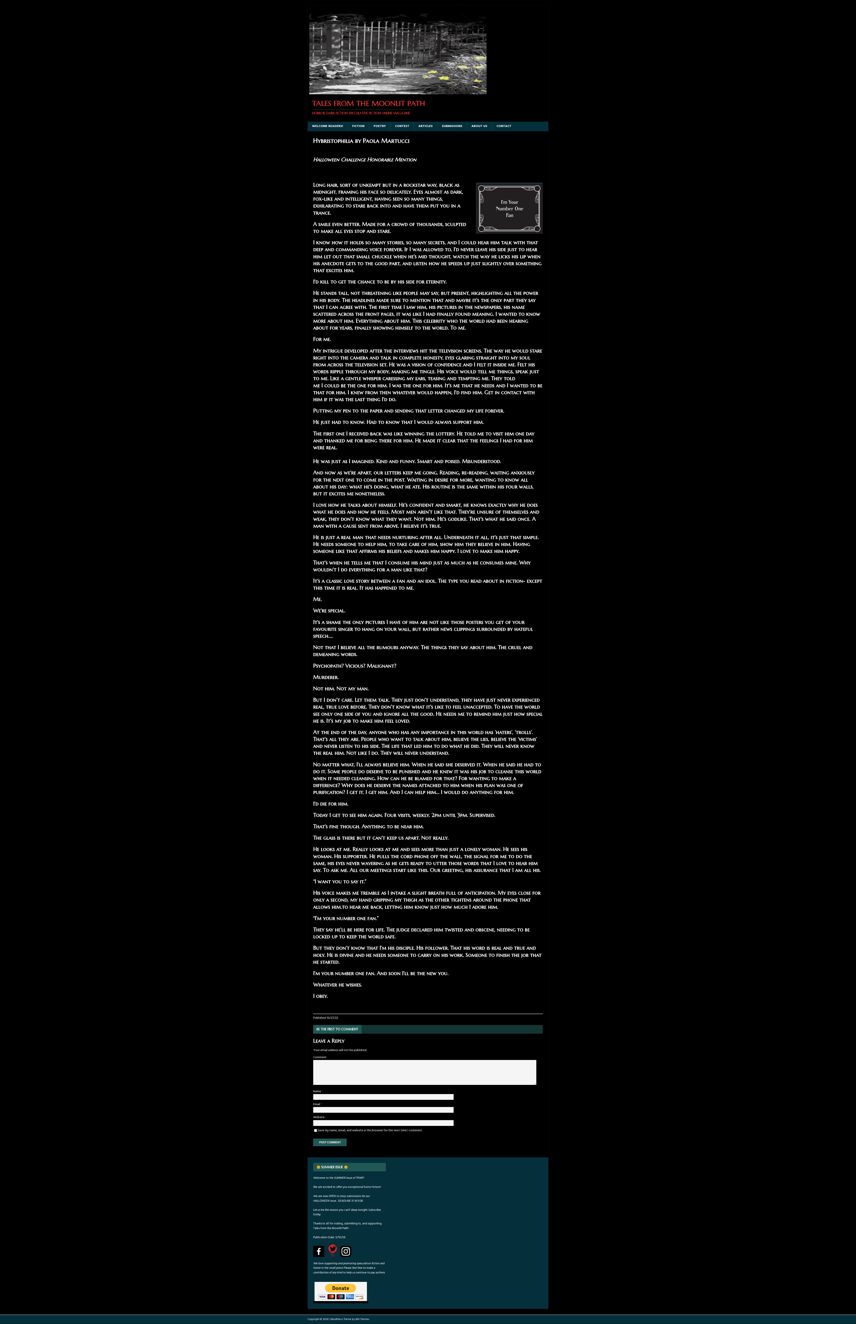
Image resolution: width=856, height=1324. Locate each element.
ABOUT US (479, 126)
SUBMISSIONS (452, 126)
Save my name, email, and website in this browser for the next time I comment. (370, 1130)
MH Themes (362, 1319)
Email (317, 1104)
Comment (320, 1057)
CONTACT (503, 126)
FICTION (358, 126)
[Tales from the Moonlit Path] (397, 91)
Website (319, 1117)
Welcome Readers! (327, 126)
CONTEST (402, 126)
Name (317, 1091)
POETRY (380, 126)
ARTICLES (425, 126)
